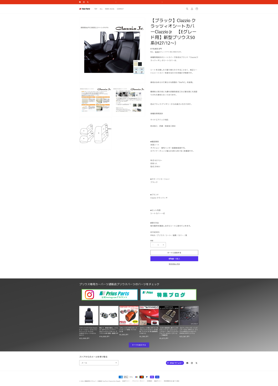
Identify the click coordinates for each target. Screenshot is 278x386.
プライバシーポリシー (138, 381)
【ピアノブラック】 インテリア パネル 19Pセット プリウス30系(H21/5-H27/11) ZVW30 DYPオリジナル (189, 330)
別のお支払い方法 (174, 264)
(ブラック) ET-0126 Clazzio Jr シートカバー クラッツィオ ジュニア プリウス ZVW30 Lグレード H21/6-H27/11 (88, 331)
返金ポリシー (126, 381)
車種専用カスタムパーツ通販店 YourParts (96, 381)
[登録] (115, 362)
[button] (187, 8)
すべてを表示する (139, 345)
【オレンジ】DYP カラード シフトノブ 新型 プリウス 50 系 (128, 329)
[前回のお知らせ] (115, 2)
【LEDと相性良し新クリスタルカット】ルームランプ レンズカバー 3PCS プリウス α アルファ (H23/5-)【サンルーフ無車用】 (168, 331)
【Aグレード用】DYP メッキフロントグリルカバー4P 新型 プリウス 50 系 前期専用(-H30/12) (148, 330)
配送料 (157, 52)
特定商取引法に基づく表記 (171, 381)
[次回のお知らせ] (162, 2)
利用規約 (149, 381)
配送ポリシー (158, 381)
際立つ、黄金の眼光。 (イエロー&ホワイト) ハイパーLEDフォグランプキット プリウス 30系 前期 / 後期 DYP (108, 330)
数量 (151, 241)
